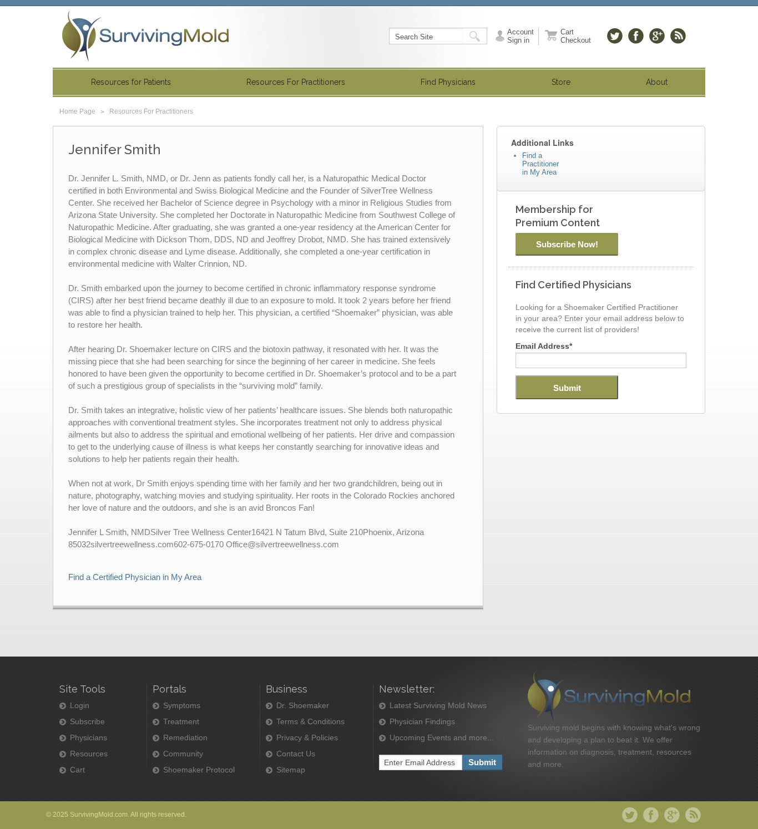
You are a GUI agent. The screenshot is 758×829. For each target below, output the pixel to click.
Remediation (185, 738)
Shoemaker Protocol (199, 770)
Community (183, 754)
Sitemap (290, 770)
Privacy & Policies (307, 738)
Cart (77, 770)
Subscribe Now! (567, 244)
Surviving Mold (609, 696)
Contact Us (295, 754)
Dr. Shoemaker (302, 705)
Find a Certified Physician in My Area (134, 577)
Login (79, 705)
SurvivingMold (145, 36)
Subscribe (87, 722)
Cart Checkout (575, 36)
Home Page (77, 111)
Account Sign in (520, 36)
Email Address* (544, 346)
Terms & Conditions (310, 722)
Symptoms (181, 705)
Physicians (88, 738)
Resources (89, 754)
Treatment (181, 722)
